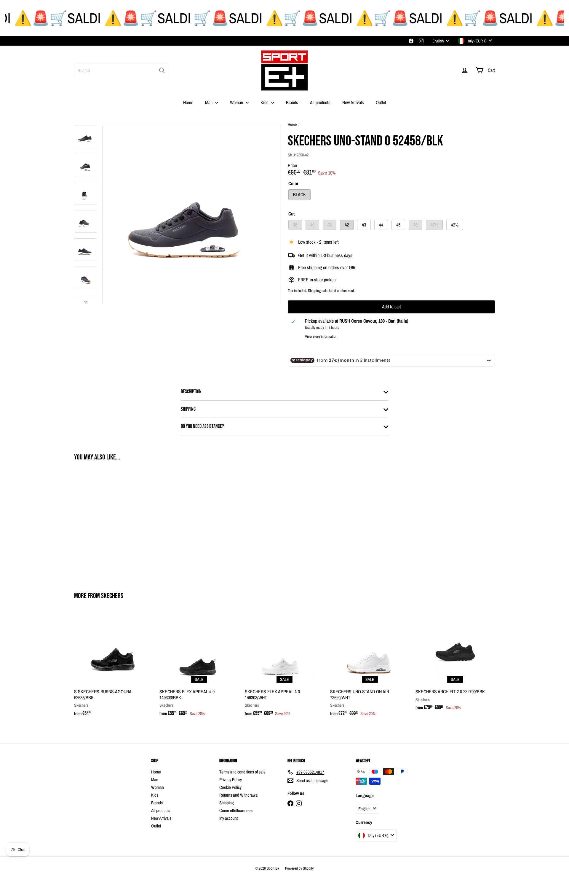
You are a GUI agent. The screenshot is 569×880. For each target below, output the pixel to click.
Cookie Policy (230, 787)
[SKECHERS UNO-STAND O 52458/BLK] (106, 522)
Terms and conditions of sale (242, 772)
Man (209, 102)
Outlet (381, 102)
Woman (237, 102)
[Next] (86, 300)
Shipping (314, 290)
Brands (292, 102)
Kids (265, 102)
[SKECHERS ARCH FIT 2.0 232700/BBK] (455, 664)
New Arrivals (353, 102)
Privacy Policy (230, 779)
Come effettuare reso (236, 810)
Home (188, 102)
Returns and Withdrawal (238, 795)
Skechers (112, 596)
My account (228, 818)
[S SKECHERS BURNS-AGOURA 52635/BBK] (114, 667)
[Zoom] (192, 214)
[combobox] (121, 70)
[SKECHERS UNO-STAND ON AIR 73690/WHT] (370, 667)
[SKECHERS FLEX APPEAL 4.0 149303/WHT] (284, 667)
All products (320, 102)
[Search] (162, 70)
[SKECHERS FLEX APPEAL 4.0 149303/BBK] (199, 667)
